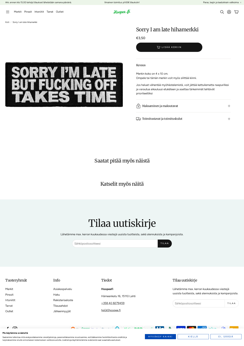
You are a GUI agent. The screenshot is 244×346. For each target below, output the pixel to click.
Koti (7, 22)
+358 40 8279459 (112, 303)
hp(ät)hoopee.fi (111, 310)
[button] (7, 11)
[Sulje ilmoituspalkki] (240, 2)
